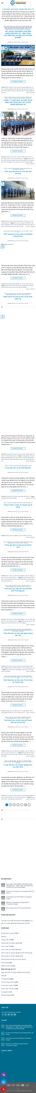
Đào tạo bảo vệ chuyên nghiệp (22, 293)
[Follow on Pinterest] (14, 1014)
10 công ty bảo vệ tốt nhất (20, 457)
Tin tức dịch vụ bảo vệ (25, 98)
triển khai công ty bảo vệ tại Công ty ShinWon (15, 287)
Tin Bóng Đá (5, 979)
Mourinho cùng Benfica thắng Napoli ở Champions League (17, 903)
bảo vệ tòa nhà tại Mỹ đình (17, 224)
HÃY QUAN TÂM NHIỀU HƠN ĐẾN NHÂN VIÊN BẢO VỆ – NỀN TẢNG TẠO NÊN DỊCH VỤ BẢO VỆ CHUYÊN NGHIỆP (19, 885)
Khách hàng (16, 168)
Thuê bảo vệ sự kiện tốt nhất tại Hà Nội (12, 920)
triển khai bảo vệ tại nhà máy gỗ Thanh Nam (15, 579)
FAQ (18, 1088)
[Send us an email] (11, 1014)
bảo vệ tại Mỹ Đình (5, 224)
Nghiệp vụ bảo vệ (17, 502)
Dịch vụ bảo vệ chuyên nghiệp (21, 26)
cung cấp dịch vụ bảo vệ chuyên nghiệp (22, 162)
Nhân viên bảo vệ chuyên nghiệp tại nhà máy (18, 29)
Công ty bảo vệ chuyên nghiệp (10, 943)
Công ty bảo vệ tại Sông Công (12, 285)
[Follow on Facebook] (2, 1014)
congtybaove (24, 42)
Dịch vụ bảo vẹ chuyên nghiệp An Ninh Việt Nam (18, 27)
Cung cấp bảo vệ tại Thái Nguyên (18, 468)
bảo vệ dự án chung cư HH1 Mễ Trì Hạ (23, 223)
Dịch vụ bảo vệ (8, 26)
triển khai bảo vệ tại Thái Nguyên (14, 669)
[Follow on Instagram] (5, 1014)
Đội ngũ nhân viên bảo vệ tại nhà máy (18, 28)
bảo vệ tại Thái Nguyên (6, 162)
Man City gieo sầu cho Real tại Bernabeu (18, 908)
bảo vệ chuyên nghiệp (9, 160)
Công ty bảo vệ (8, 97)
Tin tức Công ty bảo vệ (11, 98)
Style (2, 975)
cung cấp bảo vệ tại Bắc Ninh (15, 799)
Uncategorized (5, 992)
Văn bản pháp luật (6, 995)
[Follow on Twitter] (8, 1014)
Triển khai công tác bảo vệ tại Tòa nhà (13, 226)
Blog (2, 936)
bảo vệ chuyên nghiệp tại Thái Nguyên (24, 160)
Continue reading (18, 81)
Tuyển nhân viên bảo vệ (8, 988)
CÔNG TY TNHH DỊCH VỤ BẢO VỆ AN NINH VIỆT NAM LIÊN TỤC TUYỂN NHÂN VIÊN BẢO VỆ (18, 102)
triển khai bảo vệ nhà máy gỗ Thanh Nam (13, 754)
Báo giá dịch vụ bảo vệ (8, 933)
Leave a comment (30, 92)
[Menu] (2, 3)
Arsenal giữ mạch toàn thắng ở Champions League (19, 897)
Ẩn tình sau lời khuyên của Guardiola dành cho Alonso (20, 892)
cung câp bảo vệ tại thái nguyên (9, 498)
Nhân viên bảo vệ (26, 28)
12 (25, 804)
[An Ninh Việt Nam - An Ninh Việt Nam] (18, 3)
